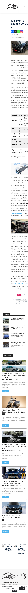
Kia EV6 (24, 294)
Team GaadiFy (8, 379)
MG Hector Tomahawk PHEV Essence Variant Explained (12, 482)
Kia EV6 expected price (21, 297)
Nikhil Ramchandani (17, 37)
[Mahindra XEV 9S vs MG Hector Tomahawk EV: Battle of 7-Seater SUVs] (14, 437)
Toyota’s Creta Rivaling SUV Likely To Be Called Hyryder (8, 548)
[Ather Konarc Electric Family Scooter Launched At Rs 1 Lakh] (14, 402)
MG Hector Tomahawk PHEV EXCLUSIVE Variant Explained (12, 517)
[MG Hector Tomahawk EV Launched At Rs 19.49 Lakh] (6, 321)
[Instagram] (21, 31)
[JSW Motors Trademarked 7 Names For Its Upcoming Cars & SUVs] (6, 328)
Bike (3, 414)
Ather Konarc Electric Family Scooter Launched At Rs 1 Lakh (13, 411)
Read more (5, 391)
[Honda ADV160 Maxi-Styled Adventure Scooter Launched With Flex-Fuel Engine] (6, 345)
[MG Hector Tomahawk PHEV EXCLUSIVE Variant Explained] (14, 508)
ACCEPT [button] (22, 588)
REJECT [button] (14, 590)
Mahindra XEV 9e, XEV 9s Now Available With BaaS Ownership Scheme (13, 375)
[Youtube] (25, 577)
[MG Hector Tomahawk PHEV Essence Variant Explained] (14, 473)
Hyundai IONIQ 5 (16, 213)
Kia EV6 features (17, 299)
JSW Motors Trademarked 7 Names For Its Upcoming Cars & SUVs (18, 327)
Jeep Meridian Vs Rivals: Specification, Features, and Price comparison (21, 550)
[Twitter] (20, 8)
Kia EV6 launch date (22, 301)
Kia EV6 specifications (21, 303)
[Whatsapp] (18, 31)
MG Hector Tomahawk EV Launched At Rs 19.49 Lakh (17, 319)
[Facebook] (20, 5)
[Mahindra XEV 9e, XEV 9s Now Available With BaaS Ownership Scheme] (14, 366)
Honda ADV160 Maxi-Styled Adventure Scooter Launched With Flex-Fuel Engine (18, 344)
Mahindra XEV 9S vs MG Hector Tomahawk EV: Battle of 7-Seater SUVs (14, 446)
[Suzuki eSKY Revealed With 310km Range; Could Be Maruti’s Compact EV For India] (6, 336)
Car (3, 379)
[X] (15, 31)
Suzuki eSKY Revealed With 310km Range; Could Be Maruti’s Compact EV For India (17, 336)
